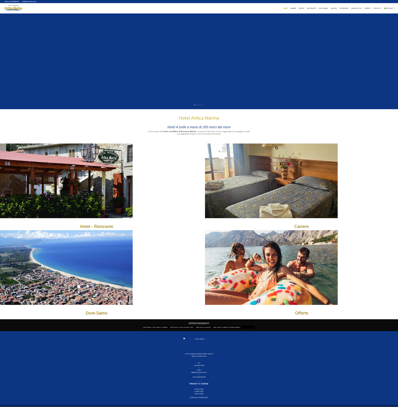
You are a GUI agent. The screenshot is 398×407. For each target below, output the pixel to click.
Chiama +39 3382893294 (11, 1)
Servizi (301, 8)
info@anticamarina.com (199, 372)
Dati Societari (198, 394)
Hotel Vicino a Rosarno (203, 327)
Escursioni (344, 8)
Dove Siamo (323, 8)
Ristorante (311, 8)
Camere (293, 8)
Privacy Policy (199, 389)
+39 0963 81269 (199, 365)
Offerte (367, 8)
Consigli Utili (356, 8)
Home (285, 8)
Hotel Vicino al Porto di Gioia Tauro (182, 327)
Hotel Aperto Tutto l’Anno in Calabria (155, 327)
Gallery (334, 8)
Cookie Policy (198, 391)
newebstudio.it (203, 397)
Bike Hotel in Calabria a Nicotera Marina (226, 327)
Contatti (377, 8)
